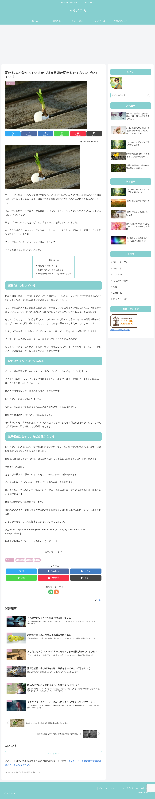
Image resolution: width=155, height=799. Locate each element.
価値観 (30, 560)
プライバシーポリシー (107, 788)
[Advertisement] (77, 44)
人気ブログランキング (120, 330)
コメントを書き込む (53, 754)
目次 (50, 260)
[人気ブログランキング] (124, 321)
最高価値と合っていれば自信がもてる (54, 273)
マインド (11, 560)
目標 (38, 560)
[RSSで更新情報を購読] (56, 592)
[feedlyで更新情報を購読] (50, 592)
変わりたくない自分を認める (50, 270)
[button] (94, 133)
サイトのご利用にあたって (128, 788)
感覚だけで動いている (47, 266)
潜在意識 (21, 560)
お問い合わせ (146, 788)
